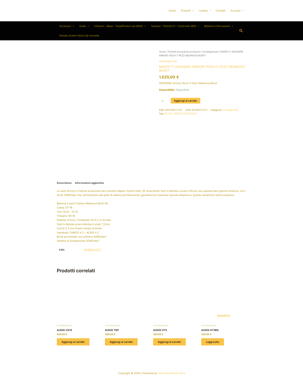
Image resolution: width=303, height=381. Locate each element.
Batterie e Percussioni (217, 26)
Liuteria (203, 10)
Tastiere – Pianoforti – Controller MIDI (173, 26)
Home (172, 10)
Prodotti (186, 10)
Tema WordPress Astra (171, 373)
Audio (82, 26)
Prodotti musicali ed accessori (184, 51)
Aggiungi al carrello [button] (73, 341)
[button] (192, 10)
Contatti (221, 10)
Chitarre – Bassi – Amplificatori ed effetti (118, 26)
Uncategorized (210, 51)
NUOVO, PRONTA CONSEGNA (180, 113)
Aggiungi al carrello (185, 100)
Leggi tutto (212, 341)
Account (236, 10)
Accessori (65, 26)
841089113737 (92, 249)
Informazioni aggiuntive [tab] (89, 182)
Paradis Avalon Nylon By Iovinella (79, 35)
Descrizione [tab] (64, 182)
